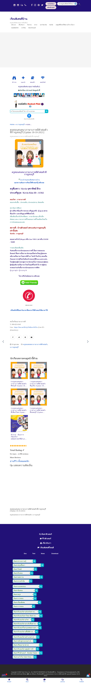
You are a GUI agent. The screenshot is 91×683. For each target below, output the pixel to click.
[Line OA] (22, 5)
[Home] (14, 5)
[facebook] (31, 5)
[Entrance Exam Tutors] (32, 78)
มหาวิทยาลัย (43, 24)
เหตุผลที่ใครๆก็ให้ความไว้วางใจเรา (65, 24)
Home (12, 124)
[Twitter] (42, 5)
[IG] (35, 5)
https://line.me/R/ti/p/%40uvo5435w (26, 327)
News (43, 553)
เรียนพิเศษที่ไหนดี (47, 548)
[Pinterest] (39, 5)
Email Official (22, 674)
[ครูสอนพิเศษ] (29, 98)
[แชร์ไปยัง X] (19, 337)
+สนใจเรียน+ (50, 4)
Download (54, 553)
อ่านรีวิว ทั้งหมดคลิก (19, 461)
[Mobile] (25, 5)
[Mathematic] (23, 78)
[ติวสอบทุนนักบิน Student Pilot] (29, 107)
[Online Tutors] (43, 78)
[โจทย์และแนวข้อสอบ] (88, 676)
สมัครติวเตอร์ (50, 7)
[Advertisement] (45, 50)
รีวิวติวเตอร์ (46, 539)
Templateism (60, 672)
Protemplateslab (70, 672)
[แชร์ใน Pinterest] (25, 337)
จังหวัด (51, 24)
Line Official (32, 674)
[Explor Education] (14, 78)
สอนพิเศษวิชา (15, 27)
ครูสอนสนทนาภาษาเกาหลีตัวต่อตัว (35, 344)
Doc (25, 553)
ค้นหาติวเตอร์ (32, 27)
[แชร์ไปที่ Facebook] (13, 337)
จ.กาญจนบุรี (20, 124)
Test (33, 553)
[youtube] (18, 5)
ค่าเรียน (24, 27)
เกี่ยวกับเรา (46, 543)
